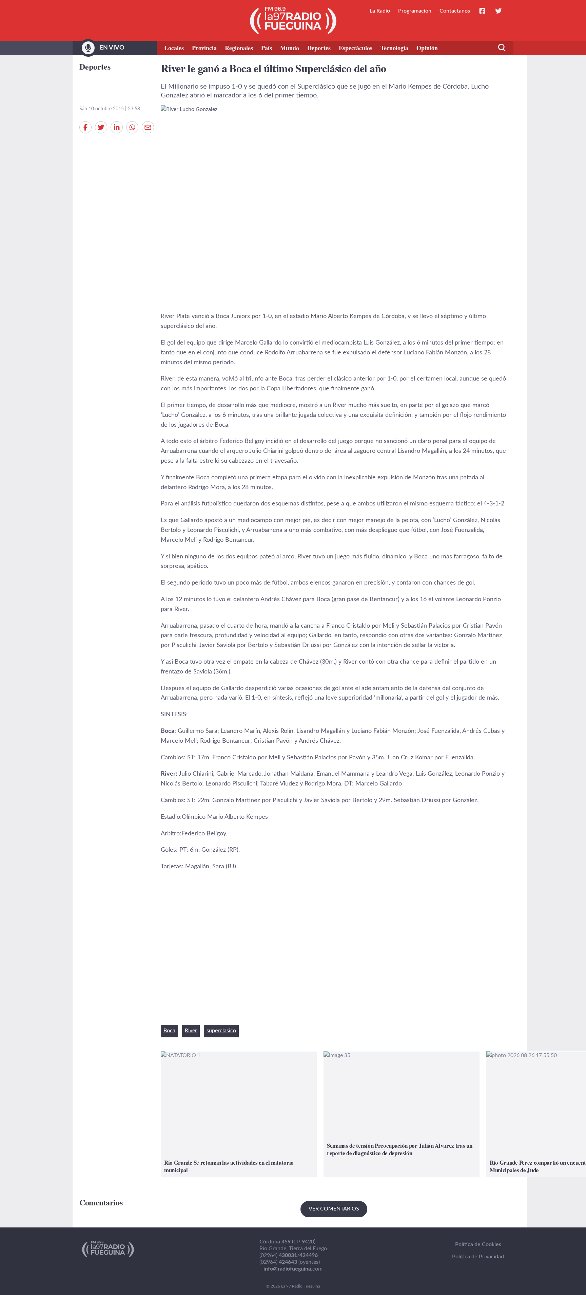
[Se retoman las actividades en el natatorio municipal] (239, 1114)
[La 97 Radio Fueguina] (293, 20)
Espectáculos (355, 47)
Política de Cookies (478, 1244)
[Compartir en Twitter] (101, 127)
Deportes (319, 47)
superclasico (221, 1030)
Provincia (204, 47)
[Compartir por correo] (148, 127)
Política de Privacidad (478, 1256)
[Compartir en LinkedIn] (117, 127)
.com (293, 1269)
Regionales (239, 47)
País (266, 47)
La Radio (380, 11)
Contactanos (455, 11)
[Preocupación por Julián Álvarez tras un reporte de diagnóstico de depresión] (402, 1114)
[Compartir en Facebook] (85, 127)
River (191, 1030)
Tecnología (394, 47)
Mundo (289, 47)
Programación (414, 11)
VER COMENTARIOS (334, 1208)
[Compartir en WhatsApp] (132, 127)
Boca (169, 1030)
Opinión (427, 47)
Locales (174, 47)
